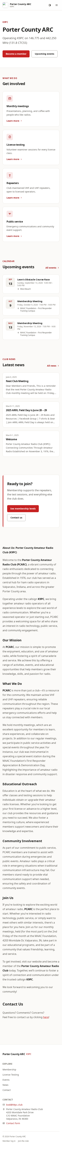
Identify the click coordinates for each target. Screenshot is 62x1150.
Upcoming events (44, 53)
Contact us (16, 517)
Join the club (23, 1141)
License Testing (11, 1074)
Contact (7, 1089)
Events (6, 1079)
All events (50, 267)
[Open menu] (56, 5)
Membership (9, 1069)
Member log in (9, 1141)
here (46, 1017)
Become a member (16, 53)
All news (51, 365)
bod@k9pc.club (14, 1104)
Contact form (13, 1123)
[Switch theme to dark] (49, 5)
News (5, 1084)
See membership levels (23, 508)
